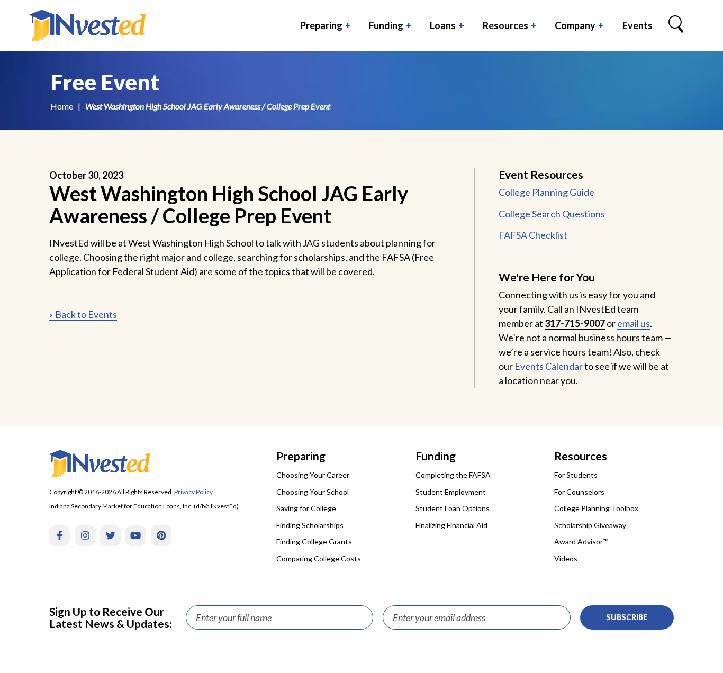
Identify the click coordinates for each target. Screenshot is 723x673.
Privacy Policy (193, 492)
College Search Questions (552, 214)
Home (61, 106)
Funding (386, 25)
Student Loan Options (452, 508)
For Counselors (579, 491)
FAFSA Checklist (533, 235)
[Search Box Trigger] (675, 25)
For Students (576, 474)
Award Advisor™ (581, 541)
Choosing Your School (312, 491)
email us (633, 323)
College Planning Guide (546, 192)
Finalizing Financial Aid (451, 525)
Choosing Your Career (312, 474)
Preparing (321, 25)
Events (637, 25)
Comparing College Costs (318, 558)
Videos (565, 558)
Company (575, 25)
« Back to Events (83, 314)
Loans (443, 25)
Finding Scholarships (310, 525)
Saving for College (306, 508)
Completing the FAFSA (453, 474)
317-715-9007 (575, 323)
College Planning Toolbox (596, 508)
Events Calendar (548, 366)
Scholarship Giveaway (590, 525)
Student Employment (450, 491)
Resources (505, 25)
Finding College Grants (314, 541)
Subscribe (626, 617)
